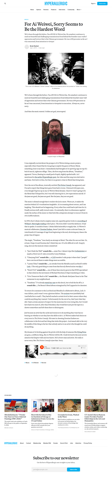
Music (26, 19)
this (80, 266)
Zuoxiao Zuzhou (46, 229)
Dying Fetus (81, 332)
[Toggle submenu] (81, 9)
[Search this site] (5, 3)
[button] (78, 9)
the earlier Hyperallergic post (45, 177)
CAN (54, 257)
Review (44, 362)
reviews (67, 293)
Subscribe (102, 3)
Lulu (28, 266)
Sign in (93, 3)
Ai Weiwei (35, 362)
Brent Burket (34, 46)
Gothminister (80, 251)
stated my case (50, 282)
